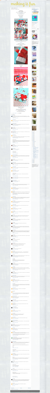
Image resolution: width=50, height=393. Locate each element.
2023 (33, 132)
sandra (13, 225)
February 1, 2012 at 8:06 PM (15, 220)
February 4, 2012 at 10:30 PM (15, 318)
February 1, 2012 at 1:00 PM (15, 129)
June (33, 143)
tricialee (13, 353)
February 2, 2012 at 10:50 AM (15, 273)
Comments (34, 26)
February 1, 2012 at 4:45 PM (15, 178)
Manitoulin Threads (14, 320)
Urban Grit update (34, 149)
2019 (33, 135)
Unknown (13, 119)
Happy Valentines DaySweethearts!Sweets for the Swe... (35, 152)
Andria (13, 222)
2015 (33, 138)
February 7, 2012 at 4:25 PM (15, 381)
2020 (33, 134)
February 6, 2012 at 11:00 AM (15, 339)
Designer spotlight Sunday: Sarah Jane (35, 148)
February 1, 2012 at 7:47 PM (15, 209)
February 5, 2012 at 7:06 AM (15, 322)
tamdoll (13, 218)
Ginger (13, 238)
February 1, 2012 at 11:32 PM (15, 249)
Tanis (13, 271)
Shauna (13, 115)
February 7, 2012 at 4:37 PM (15, 384)
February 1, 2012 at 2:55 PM (15, 160)
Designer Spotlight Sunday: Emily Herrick (35, 156)
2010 (33, 160)
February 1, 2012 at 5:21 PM (15, 189)
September (34, 141)
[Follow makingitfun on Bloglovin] (34, 23)
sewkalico (14, 162)
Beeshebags (14, 341)
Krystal (13, 283)
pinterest (21, 42)
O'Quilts (13, 148)
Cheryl (13, 331)
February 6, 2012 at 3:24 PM (15, 355)
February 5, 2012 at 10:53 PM (15, 335)
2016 (33, 137)
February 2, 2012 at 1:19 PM (15, 277)
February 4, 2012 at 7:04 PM (15, 311)
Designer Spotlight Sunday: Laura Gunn (35, 154)
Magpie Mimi (14, 275)
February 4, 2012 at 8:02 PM (15, 315)
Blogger (28, 391)
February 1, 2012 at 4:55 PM (15, 185)
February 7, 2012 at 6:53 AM (15, 370)
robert (13, 258)
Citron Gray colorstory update (35, 147)
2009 (33, 161)
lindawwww (14, 204)
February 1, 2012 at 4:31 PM (15, 171)
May (33, 144)
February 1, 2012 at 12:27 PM (15, 125)
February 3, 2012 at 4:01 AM (15, 289)
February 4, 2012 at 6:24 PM (15, 308)
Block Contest (34, 153)
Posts (33, 25)
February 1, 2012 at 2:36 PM (15, 157)
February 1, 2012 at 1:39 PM (15, 146)
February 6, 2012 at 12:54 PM (15, 351)
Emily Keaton (14, 123)
